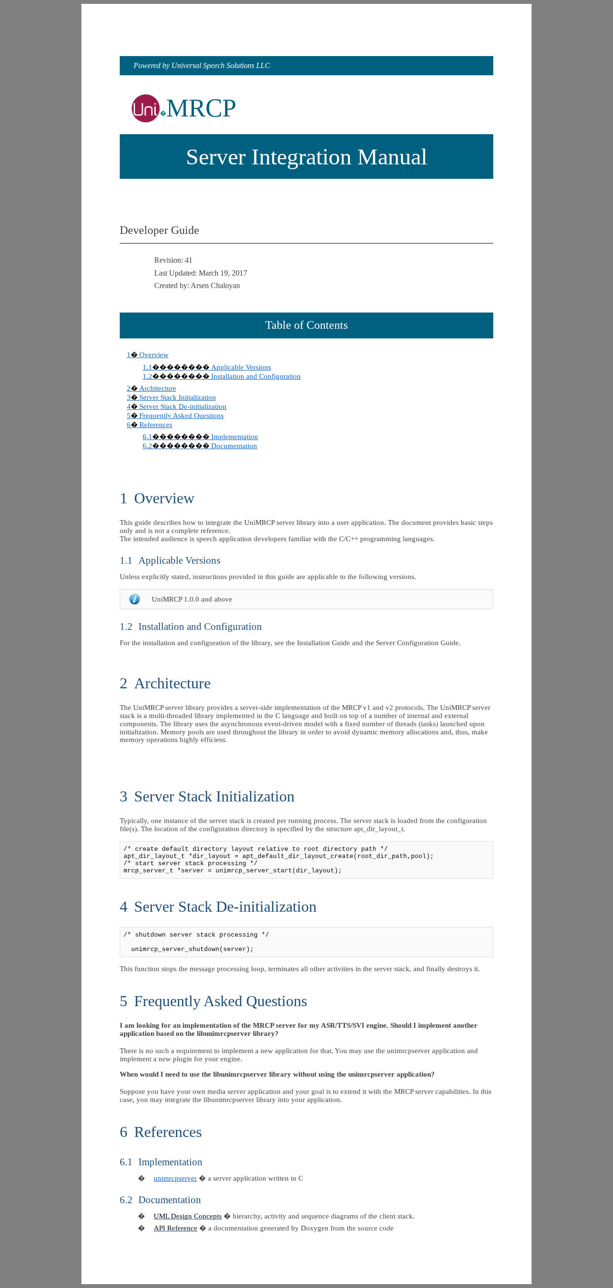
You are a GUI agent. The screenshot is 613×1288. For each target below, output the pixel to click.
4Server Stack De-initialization (177, 406)
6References (149, 425)
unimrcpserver (175, 1178)
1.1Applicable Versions (207, 367)
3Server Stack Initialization (171, 397)
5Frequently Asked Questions (175, 415)
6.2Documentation (200, 446)
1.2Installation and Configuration (222, 376)
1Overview (148, 355)
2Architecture (151, 388)
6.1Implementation (200, 437)
